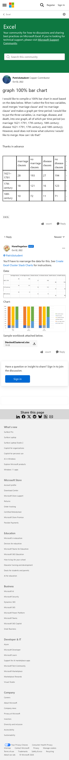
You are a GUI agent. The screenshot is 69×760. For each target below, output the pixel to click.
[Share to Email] (51, 416)
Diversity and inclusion (13, 724)
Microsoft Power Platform (14, 612)
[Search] (42, 5)
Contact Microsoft (22, 748)
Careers (7, 697)
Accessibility (9, 729)
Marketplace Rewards (13, 676)
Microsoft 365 (9, 607)
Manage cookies (49, 748)
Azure (6, 644)
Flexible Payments (11, 522)
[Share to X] (29, 416)
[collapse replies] (34, 243)
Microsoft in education (13, 538)
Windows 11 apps (11, 469)
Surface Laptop (10, 437)
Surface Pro (8, 432)
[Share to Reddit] (34, 416)
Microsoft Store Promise (14, 517)
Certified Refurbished (12, 512)
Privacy (36, 748)
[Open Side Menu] (4, 5)
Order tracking (10, 506)
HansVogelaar (19, 246)
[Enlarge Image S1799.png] (34, 286)
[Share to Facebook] (23, 416)
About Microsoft (10, 703)
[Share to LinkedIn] (18, 416)
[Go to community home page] (11, 5)
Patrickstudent (21, 77)
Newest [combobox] (59, 237)
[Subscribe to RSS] (45, 416)
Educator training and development (18, 565)
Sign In (61, 5)
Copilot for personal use (13, 453)
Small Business (10, 629)
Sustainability (9, 735)
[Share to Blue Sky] (40, 416)
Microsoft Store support (13, 496)
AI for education (10, 575)
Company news (10, 708)
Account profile (10, 485)
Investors (7, 719)
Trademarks (23, 751)
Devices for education (13, 543)
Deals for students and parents (16, 570)
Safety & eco (37, 751)
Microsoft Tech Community (14, 666)
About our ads (9, 754)
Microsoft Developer (12, 649)
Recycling (50, 751)
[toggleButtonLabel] (64, 14)
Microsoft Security (11, 596)
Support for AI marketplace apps (17, 660)
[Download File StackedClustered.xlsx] (34, 343)
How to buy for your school (15, 559)
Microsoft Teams (10, 618)
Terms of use (9, 751)
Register (51, 5)
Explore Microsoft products (15, 464)
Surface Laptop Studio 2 (13, 442)
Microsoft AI (9, 591)
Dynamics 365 (9, 602)
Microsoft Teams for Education (16, 549)
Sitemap (7, 748)
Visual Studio (9, 682)
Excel (8, 14)
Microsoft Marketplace (13, 671)
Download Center (11, 490)
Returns (7, 501)
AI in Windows (10, 459)
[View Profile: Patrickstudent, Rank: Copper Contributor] (7, 79)
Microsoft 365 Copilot (13, 623)
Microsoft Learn (10, 655)
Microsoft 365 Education (14, 554)
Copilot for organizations (14, 448)
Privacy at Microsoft (12, 713)
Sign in (18, 379)
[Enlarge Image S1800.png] (34, 318)
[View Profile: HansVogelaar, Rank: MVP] (6, 248)
